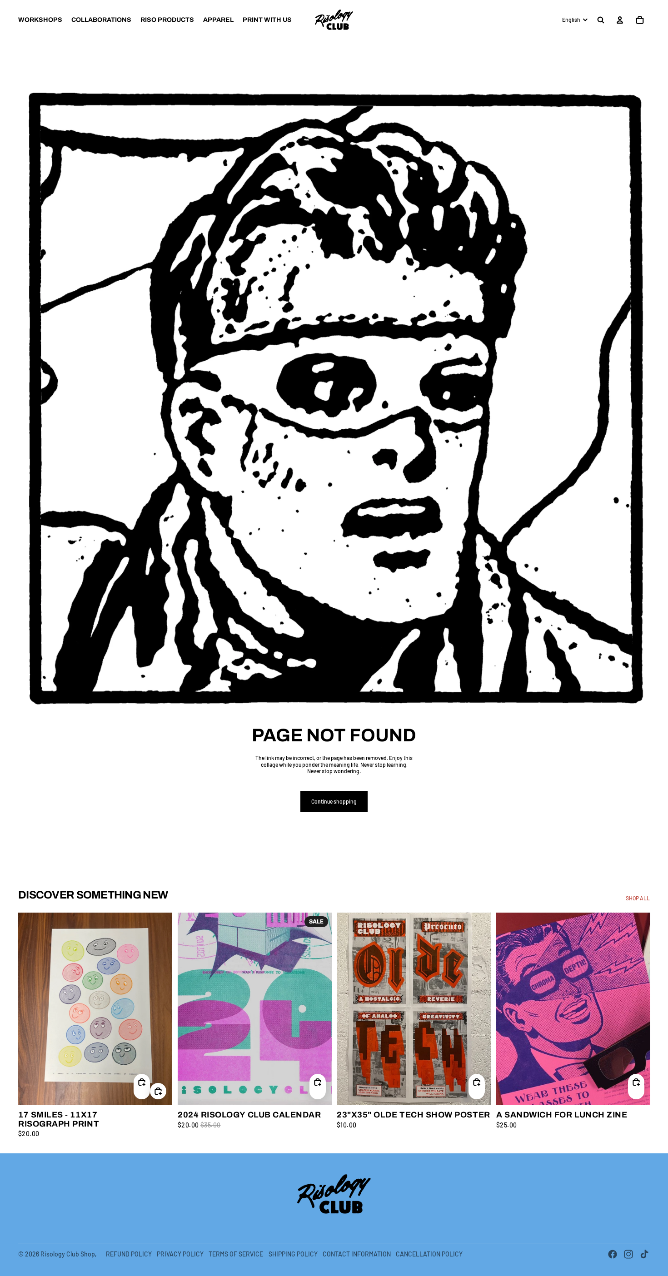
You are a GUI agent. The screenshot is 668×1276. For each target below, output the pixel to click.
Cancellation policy (429, 1254)
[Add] (158, 1090)
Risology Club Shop (67, 1254)
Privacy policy (180, 1254)
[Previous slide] (31, 1008)
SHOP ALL (638, 898)
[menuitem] (40, 20)
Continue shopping (334, 801)
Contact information (357, 1254)
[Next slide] (158, 1008)
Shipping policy (293, 1254)
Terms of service (236, 1254)
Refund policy (129, 1254)
